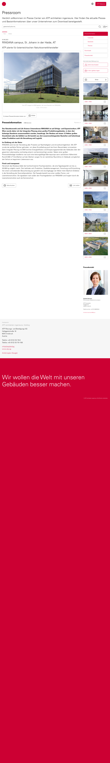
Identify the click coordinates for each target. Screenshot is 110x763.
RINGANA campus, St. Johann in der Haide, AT (29, 42)
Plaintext (77, 122)
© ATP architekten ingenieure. (96, 398)
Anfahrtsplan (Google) (10, 353)
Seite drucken (11, 185)
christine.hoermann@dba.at (89, 312)
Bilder (10, 34)
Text (4, 34)
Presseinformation (90, 33)
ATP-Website (101, 4)
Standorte (90, 41)
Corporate (90, 38)
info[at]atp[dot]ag (8, 347)
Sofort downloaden (93, 65)
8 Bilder (33, 115)
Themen (90, 45)
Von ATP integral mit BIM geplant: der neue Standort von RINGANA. (41, 105)
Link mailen (76, 185)
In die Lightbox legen (94, 70)
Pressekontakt (89, 55)
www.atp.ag (6, 349)
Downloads (88, 50)
